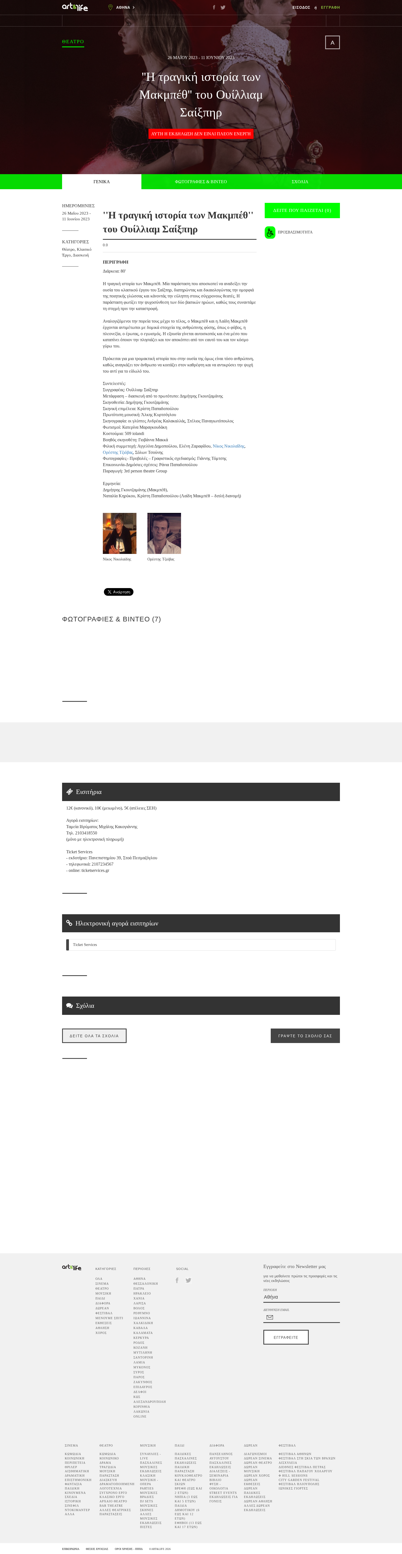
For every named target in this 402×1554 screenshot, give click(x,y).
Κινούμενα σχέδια (75, 1495)
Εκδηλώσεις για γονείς (223, 1499)
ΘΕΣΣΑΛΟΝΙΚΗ (145, 1283)
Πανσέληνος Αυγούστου (221, 1456)
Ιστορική (73, 1501)
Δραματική (75, 1475)
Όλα (99, 1278)
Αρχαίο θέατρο (113, 1501)
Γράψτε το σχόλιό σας (305, 1036)
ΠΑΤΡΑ (138, 1288)
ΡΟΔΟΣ (138, 1342)
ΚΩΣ (136, 1396)
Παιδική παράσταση (184, 1469)
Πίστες (146, 1527)
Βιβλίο (215, 1480)
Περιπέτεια (75, 1462)
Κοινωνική (75, 1458)
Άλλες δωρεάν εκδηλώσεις (257, 1508)
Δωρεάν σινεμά (258, 1458)
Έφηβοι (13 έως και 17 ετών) (188, 1525)
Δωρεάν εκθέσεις (252, 1482)
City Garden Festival (299, 1480)
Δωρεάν (102, 1308)
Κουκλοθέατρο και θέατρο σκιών (188, 1480)
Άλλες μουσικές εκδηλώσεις (151, 1518)
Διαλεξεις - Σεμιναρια (219, 1473)
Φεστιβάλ (104, 1313)
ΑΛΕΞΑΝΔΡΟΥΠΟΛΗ (149, 1401)
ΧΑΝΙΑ (139, 1298)
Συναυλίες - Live (150, 1456)
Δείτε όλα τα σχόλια (94, 1036)
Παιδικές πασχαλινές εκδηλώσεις (186, 1458)
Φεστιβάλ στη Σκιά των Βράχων (307, 1458)
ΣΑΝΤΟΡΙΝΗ (143, 1357)
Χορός (101, 1332)
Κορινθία (141, 1406)
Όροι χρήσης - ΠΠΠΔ (128, 1548)
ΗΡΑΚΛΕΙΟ (142, 1293)
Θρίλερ (71, 1467)
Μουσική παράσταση (109, 1473)
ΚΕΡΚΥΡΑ (141, 1337)
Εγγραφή (330, 7)
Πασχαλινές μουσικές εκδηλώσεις (151, 1467)
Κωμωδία (73, 1454)
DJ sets (146, 1501)
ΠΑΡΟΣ (139, 1377)
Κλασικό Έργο (112, 1496)
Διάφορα (102, 1303)
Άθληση (102, 1328)
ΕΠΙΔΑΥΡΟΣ (142, 1387)
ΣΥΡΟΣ (138, 1372)
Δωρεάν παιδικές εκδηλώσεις (255, 1492)
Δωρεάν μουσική (252, 1469)
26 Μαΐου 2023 (182, 57)
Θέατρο (73, 41)
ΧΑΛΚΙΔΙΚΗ (143, 1323)
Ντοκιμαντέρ (77, 1510)
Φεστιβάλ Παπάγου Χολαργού (306, 1471)
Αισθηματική (77, 1471)
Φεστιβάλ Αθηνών (295, 1454)
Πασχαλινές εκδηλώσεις (220, 1465)
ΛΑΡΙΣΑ (139, 1303)
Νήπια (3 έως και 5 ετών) (186, 1499)
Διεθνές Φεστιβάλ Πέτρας (302, 1467)
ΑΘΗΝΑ (139, 1278)
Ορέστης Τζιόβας (118, 452)
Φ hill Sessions (293, 1475)
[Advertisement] (343, 567)
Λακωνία (141, 1411)
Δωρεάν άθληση (258, 1501)
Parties (147, 1488)
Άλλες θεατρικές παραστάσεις (115, 1512)
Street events (223, 1492)
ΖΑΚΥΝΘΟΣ (142, 1382)
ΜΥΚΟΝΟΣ (141, 1367)
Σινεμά (102, 1283)
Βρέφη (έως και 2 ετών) (188, 1490)
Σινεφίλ (72, 1505)
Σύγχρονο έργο (113, 1492)
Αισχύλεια (288, 1462)
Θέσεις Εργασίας (97, 1548)
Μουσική (103, 1293)
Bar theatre (111, 1505)
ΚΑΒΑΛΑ (140, 1328)
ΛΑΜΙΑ (139, 1362)
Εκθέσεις (103, 1323)
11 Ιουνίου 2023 (217, 57)
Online (140, 1416)
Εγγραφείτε (286, 1338)
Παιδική (72, 1488)
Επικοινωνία (70, 1548)
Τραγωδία (108, 1467)
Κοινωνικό (109, 1458)
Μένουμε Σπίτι (109, 1318)
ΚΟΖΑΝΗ (140, 1347)
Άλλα (70, 1514)
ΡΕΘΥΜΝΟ (141, 1313)
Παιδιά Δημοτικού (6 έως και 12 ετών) (187, 1512)
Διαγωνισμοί (255, 1454)
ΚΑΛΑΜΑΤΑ (143, 1332)
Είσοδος (302, 7)
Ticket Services (85, 945)
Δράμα (105, 1462)
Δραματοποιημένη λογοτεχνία (117, 1486)
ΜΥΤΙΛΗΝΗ (142, 1352)
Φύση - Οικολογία (218, 1486)
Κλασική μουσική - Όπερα (149, 1480)
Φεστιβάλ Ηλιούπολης (299, 1484)
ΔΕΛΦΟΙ (140, 1392)
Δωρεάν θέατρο (258, 1462)
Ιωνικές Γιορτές (293, 1488)
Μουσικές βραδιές (149, 1495)
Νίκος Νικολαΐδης (228, 446)
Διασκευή (81, 255)
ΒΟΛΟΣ (139, 1308)
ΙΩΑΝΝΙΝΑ (142, 1318)
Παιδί (100, 1298)
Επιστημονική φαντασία (78, 1482)
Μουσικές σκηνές (149, 1508)
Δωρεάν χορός (257, 1475)
